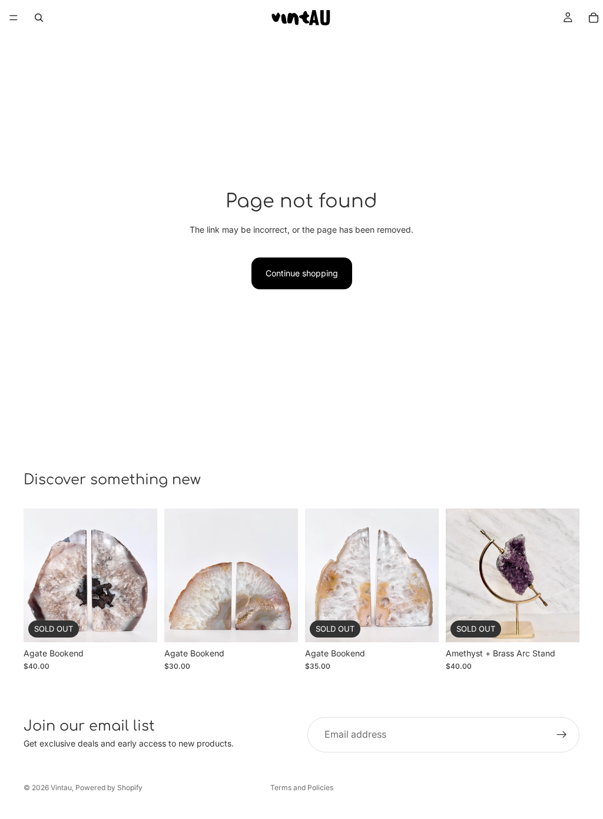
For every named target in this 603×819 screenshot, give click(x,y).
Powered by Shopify (109, 787)
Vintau (61, 787)
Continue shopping (302, 273)
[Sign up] (561, 734)
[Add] (279, 624)
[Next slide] (144, 576)
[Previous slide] (36, 576)
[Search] (39, 18)
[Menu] (13, 17)
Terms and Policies (301, 787)
